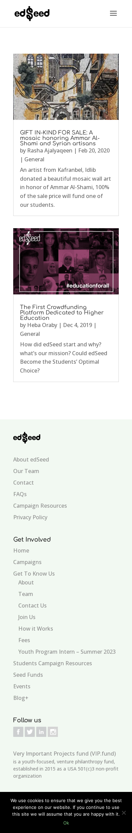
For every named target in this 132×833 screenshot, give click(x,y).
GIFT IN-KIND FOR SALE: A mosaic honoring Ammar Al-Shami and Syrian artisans (60, 138)
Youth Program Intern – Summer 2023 (67, 651)
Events (21, 686)
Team (25, 594)
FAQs (20, 494)
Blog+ (20, 698)
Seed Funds (28, 674)
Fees (24, 640)
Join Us (27, 617)
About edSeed (31, 459)
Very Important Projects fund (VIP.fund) (64, 753)
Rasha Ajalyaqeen (49, 150)
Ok (66, 823)
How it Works (35, 628)
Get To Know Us (34, 573)
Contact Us (32, 605)
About (26, 582)
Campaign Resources (40, 505)
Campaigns (27, 562)
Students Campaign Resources (52, 663)
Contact (23, 482)
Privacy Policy (30, 517)
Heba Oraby (42, 325)
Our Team (26, 471)
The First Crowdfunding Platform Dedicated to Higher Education (62, 312)
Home (21, 550)
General (34, 159)
